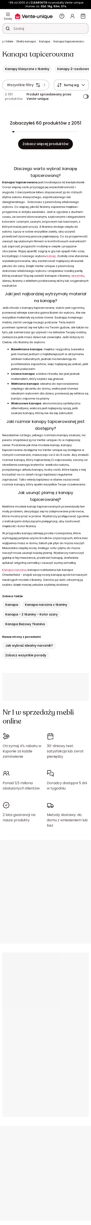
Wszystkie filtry (20, 84)
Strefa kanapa (26, 41)
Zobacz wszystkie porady (25, 655)
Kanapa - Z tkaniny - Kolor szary (31, 614)
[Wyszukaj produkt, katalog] (8, 28)
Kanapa (44, 41)
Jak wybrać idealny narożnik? (29, 645)
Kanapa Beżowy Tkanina (25, 624)
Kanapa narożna (14, 570)
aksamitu (77, 276)
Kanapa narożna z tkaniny (46, 604)
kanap (51, 256)
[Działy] (8, 14)
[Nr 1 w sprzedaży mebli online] (34, 16)
